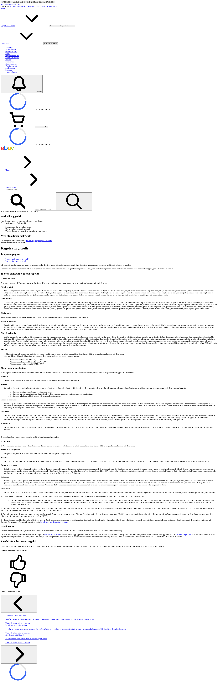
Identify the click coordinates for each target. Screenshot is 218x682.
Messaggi (8, 70)
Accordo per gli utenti (52, 535)
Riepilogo (8, 48)
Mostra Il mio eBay (50, 43)
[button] (109, 562)
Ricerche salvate (11, 64)
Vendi (3, 8)
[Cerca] (74, 201)
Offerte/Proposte (11, 52)
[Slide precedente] (19, 604)
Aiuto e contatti (48, 6)
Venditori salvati (11, 66)
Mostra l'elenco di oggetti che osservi (62, 26)
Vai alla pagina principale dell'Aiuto (39, 241)
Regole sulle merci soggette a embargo (54, 522)
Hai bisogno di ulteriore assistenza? (13, 241)
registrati (20, 6)
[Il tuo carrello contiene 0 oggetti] (18, 127)
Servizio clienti (10, 187)
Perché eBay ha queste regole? (16, 261)
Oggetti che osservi (12, 56)
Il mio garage (10, 68)
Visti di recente (10, 50)
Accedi (12, 6)
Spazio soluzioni (11, 72)
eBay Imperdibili (37, 6)
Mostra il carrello (41, 127)
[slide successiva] (19, 655)
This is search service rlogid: (11, 211)
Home (7, 170)
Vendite (8, 60)
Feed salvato (9, 62)
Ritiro (56, 6)
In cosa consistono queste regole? (17, 259)
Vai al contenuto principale (10, 4)
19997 (52, 2)
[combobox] (45, 209)
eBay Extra (27, 6)
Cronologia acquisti (12, 58)
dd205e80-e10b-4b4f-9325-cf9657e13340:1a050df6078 (31, 2)
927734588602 (6, 2)
